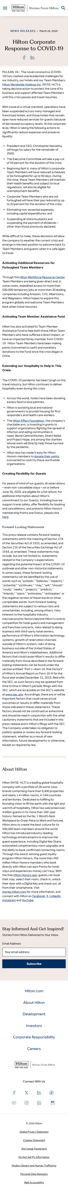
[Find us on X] (27, 1093)
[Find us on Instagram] (27, 1103)
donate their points (46, 456)
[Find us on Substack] (53, 1103)
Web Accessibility (34, 1182)
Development (34, 1014)
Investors (34, 1025)
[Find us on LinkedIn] (39, 1093)
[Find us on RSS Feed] (39, 1103)
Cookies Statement (34, 1140)
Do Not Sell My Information (34, 1157)
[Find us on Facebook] (14, 1093)
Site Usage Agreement (34, 1148)
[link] (24, 58)
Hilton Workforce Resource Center (41, 277)
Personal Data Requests (34, 1174)
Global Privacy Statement (34, 1131)
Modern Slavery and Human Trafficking (34, 1165)
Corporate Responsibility (34, 1037)
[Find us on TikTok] (52, 1093)
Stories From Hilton (44, 8)
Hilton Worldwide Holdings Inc (21, 84)
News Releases (23, 30)
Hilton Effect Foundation (28, 420)
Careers (34, 1048)
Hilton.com (34, 991)
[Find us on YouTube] (14, 1103)
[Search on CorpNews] (63, 8)
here (5, 517)
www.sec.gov (14, 694)
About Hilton (34, 1002)
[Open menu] (5, 8)
